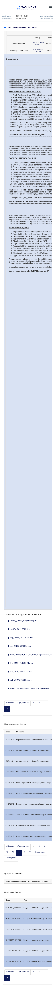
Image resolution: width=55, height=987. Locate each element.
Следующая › (40, 852)
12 (18, 852)
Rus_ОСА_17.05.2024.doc (20, 671)
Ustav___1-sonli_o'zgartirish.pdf (22, 621)
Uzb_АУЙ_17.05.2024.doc (20, 680)
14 (30, 852)
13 (24, 852)
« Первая (10, 703)
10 (7, 852)
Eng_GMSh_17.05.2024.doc (21, 663)
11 (13, 852)
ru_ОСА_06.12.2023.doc (19, 629)
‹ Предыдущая (23, 703)
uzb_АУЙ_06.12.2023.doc (20, 646)
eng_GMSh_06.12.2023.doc (21, 637)
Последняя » (11, 858)
